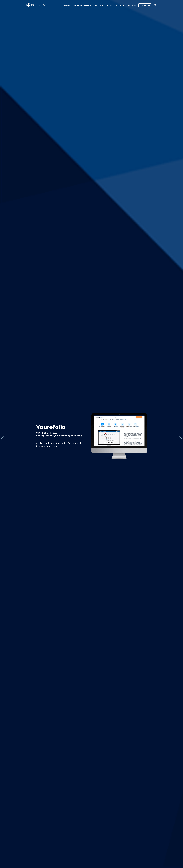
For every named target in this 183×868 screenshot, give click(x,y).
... (2, 439)
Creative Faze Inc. (36, 5)
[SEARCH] (155, 5)
